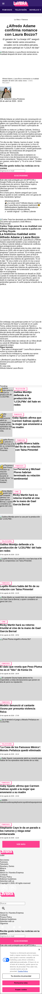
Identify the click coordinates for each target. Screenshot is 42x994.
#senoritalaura (11, 209)
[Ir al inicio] (21, 852)
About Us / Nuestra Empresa (12, 873)
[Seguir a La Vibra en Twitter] (8, 926)
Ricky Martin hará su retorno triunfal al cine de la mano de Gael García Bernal (20, 628)
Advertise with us (7, 881)
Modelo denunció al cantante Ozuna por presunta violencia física (17, 708)
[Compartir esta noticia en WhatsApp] (3, 103)
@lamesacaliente (12, 201)
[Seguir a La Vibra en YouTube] (19, 926)
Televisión (21, 10)
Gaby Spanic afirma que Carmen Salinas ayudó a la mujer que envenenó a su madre (19, 789)
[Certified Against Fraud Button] (8, 885)
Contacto (3, 875)
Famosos (7, 10)
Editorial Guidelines (8, 879)
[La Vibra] (21, 4)
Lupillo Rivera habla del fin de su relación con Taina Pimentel (27, 446)
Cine (17, 492)
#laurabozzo (33, 207)
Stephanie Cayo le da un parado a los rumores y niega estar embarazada (20, 830)
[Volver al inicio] (7, 893)
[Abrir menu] (3, 3)
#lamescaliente (23, 209)
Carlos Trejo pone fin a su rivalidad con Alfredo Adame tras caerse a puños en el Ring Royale (21, 228)
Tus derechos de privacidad (21, 976)
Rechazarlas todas (21, 983)
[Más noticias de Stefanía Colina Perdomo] (5, 88)
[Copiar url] (5, 110)
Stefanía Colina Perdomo (14, 99)
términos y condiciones (19, 186)
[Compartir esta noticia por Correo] (19, 103)
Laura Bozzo (18, 368)
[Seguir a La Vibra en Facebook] (3, 926)
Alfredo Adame (6, 119)
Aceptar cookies (21, 989)
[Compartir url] (2, 115)
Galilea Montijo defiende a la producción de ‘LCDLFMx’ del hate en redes (27, 398)
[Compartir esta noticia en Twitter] (14, 103)
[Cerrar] (39, 949)
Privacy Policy (6, 877)
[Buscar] (3, 908)
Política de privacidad (15, 182)
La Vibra (17, 19)
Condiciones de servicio (10, 184)
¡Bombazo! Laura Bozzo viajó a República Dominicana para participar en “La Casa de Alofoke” (18, 362)
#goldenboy (22, 207)
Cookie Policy (23, 971)
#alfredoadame (11, 207)
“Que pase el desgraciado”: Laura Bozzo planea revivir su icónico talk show (20, 350)
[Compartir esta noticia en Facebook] (8, 103)
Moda (2, 870)
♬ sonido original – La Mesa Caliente (20, 212)
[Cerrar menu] (2, 899)
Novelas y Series (7, 866)
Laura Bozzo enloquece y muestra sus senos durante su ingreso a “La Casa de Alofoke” (19, 355)
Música (3, 868)
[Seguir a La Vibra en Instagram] (14, 926)
